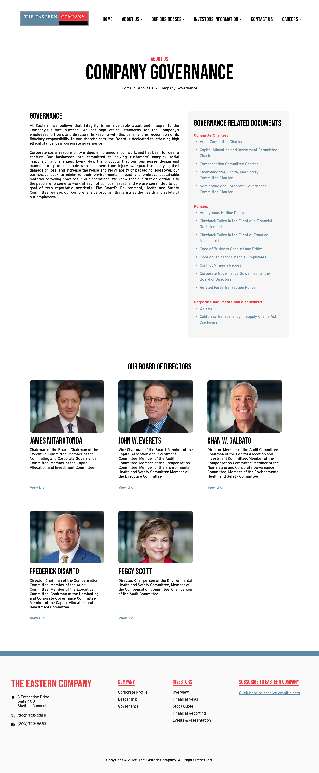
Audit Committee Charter (221, 142)
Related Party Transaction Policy (227, 287)
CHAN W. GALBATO (229, 441)
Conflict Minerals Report (220, 265)
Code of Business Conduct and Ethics (231, 249)
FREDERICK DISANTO (54, 572)
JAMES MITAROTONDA (56, 441)
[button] (141, 19)
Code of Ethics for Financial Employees (233, 257)
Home (108, 19)
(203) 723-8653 (32, 724)
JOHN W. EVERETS (139, 441)
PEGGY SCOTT (135, 572)
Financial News (185, 699)
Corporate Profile (133, 692)
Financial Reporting (189, 713)
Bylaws (206, 308)
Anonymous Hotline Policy (222, 213)
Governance (128, 706)
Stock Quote (183, 706)
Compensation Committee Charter (229, 164)
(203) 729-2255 (32, 715)
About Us (145, 88)
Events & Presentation (192, 720)
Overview (181, 692)
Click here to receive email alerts (269, 693)
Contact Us (262, 19)
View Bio (37, 487)
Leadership (127, 699)
